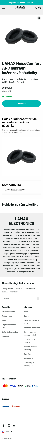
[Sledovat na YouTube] (14, 425)
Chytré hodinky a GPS (9, 326)
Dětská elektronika (10, 332)
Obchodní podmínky (32, 327)
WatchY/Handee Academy (30, 348)
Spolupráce (28, 358)
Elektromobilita (8, 311)
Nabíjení (5, 336)
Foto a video (7, 316)
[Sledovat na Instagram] (8, 425)
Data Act (27, 354)
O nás (26, 311)
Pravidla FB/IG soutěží (29, 340)
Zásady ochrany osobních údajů (30, 333)
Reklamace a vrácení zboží (32, 321)
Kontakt (27, 316)
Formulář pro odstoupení (29, 364)
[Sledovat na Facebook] (3, 425)
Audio (4, 320)
